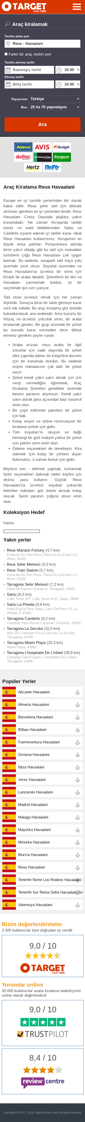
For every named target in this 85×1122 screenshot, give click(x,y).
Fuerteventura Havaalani (39, 742)
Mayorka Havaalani (34, 830)
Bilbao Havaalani (32, 729)
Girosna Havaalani (33, 754)
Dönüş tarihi (14, 77)
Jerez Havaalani (32, 780)
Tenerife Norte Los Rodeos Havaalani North (50, 880)
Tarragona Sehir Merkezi (27, 584)
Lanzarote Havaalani (35, 792)
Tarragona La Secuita (25, 628)
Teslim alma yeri (17, 36)
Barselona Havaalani (35, 717)
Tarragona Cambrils (23, 618)
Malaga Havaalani (33, 817)
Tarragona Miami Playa (26, 643)
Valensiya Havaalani (35, 905)
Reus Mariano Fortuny (25, 550)
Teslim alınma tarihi (19, 62)
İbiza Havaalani (31, 767)
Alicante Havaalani (34, 692)
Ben (24, 107)
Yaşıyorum (19, 99)
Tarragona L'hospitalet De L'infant (35, 653)
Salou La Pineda (20, 604)
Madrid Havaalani (33, 805)
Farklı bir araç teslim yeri (30, 54)
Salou (11, 594)
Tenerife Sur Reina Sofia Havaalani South (50, 892)
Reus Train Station (22, 570)
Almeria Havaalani (33, 704)
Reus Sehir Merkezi (23, 564)
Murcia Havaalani (33, 855)
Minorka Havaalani (34, 842)
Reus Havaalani (31, 867)
